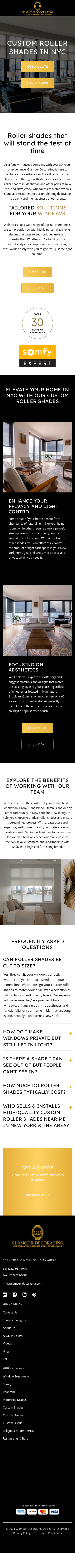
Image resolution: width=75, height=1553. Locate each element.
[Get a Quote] (37, 620)
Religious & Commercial (18, 1431)
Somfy (7, 1384)
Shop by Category (14, 1320)
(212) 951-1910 (17, 1268)
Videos (7, 1343)
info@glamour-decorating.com (22, 1283)
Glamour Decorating (29, 1529)
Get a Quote (37, 272)
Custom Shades (13, 1407)
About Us (9, 1328)
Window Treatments (16, 1376)
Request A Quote (37, 1195)
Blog (6, 1351)
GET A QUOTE (37, 66)
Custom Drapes (13, 1415)
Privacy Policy (21, 1533)
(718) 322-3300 (37, 83)
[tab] (37, 964)
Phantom (9, 1392)
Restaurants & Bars (15, 1438)
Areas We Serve (13, 1336)
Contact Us (10, 1312)
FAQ (5, 1359)
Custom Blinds (12, 1423)
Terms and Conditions (47, 1533)
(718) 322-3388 (18, 1275)
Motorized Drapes (15, 1400)
